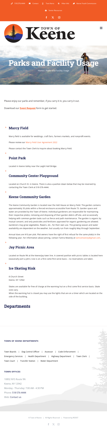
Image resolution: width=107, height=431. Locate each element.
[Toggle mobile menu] (101, 28)
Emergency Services (13, 356)
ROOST (75, 417)
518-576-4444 (19, 392)
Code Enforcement (67, 351)
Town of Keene (36, 417)
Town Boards (10, 351)
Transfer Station (27, 361)
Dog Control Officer (30, 351)
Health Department (37, 356)
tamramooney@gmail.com (88, 237)
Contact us (15, 397)
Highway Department (61, 356)
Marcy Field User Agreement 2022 (41, 142)
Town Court (9, 361)
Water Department (49, 361)
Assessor (49, 351)
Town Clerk (81, 356)
